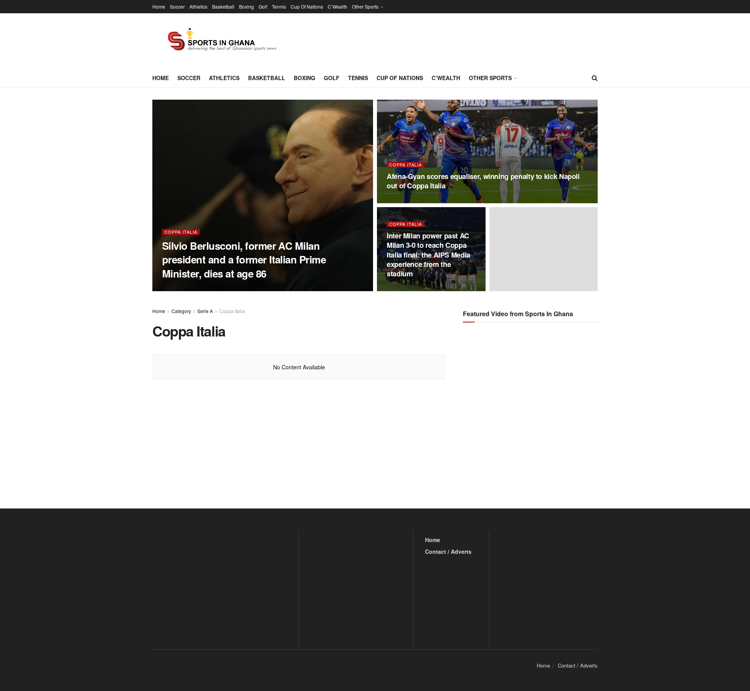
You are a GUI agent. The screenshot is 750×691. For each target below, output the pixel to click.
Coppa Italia (180, 232)
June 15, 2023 (239, 288)
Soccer (177, 6)
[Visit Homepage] (217, 40)
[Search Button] (595, 78)
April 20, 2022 (405, 289)
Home (158, 6)
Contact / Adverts (448, 551)
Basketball (223, 6)
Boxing (246, 6)
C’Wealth (337, 6)
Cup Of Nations (307, 6)
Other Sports (365, 6)
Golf (263, 6)
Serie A (205, 311)
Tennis (279, 6)
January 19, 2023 (409, 201)
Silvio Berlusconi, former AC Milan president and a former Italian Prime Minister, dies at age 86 (244, 259)
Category (181, 311)
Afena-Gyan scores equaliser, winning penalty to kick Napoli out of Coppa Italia (483, 181)
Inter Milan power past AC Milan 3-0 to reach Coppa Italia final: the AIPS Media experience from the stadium (428, 255)
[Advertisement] (531, 406)
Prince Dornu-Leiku (192, 289)
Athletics (198, 6)
